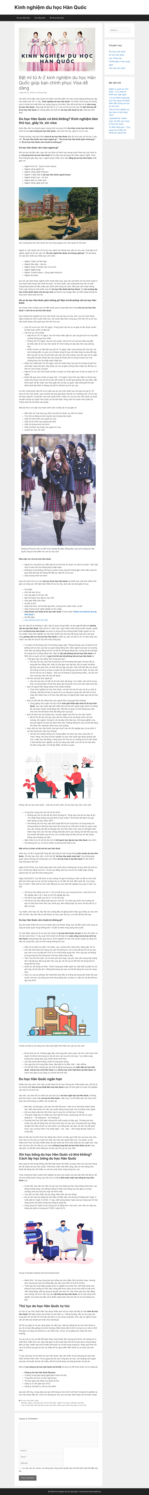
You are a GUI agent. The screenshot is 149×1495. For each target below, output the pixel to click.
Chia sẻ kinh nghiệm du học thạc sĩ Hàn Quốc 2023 (119, 112)
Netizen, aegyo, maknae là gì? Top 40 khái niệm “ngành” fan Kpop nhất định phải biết (52, 1403)
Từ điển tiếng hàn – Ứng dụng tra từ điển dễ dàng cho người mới (119, 130)
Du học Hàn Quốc (23, 18)
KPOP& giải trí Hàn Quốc (119, 61)
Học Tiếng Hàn (115, 58)
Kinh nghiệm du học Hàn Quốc (50, 7)
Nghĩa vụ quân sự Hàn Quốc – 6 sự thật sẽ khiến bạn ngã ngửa (118, 92)
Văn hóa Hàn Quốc (117, 68)
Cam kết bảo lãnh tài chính (36, 620)
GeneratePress (95, 1492)
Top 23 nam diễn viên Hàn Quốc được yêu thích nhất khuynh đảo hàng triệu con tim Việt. (53, 1405)
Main (37, 1400)
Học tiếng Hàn (39, 18)
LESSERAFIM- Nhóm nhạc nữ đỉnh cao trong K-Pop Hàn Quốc (119, 121)
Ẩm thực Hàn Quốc (57, 18)
